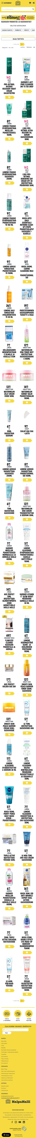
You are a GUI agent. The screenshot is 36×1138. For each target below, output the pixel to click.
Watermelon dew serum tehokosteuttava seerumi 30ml (27, 511)
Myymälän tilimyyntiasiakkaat (8, 1050)
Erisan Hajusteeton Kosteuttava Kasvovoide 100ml (26, 985)
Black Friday (4, 1069)
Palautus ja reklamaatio (7, 1078)
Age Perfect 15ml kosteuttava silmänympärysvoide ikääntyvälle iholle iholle (9, 601)
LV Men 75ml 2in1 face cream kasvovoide (27, 857)
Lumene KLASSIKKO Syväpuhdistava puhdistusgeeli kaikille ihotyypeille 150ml (27, 554)
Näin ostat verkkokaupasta (8, 1071)
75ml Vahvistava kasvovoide (9, 510)
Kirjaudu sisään (5, 1086)
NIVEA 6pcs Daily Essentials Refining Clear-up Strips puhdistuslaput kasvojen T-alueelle (27, 226)
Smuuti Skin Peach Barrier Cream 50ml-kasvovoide (9, 726)
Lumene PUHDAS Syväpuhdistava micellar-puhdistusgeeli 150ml (9, 130)
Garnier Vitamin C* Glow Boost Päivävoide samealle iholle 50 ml (27, 598)
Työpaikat (3, 1054)
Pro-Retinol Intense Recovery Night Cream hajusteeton (9, 88)
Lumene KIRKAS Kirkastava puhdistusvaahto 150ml (9, 269)
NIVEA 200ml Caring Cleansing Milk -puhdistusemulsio (26, 272)
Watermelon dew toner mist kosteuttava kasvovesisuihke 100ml (27, 354)
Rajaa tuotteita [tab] (18, 39)
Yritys (2, 1045)
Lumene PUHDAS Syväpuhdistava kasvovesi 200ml (9, 175)
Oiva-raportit (4, 1063)
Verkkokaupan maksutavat (8, 1073)
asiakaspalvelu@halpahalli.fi (10, 1098)
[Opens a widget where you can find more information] (6, 1135)
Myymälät (3, 1041)
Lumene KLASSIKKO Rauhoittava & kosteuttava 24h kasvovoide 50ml (27, 817)
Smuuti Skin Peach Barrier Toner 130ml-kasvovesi (27, 687)
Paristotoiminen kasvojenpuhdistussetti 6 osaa (27, 312)
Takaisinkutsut (4, 1061)
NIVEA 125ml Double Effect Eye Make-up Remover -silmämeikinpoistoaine (27, 942)
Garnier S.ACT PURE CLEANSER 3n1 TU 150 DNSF (26, 84)
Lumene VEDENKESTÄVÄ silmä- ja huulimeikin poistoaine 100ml (27, 645)
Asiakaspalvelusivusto (7, 1096)
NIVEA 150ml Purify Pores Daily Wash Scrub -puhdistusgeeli (9, 815)
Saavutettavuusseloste (7, 1080)
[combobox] (18, 9)
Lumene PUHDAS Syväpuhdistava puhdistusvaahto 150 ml (9, 221)
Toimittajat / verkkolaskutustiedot (9, 1052)
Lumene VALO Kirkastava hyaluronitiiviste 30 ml (9, 313)
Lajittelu (22, 47)
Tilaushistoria (4, 1090)
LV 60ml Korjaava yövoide (9, 983)
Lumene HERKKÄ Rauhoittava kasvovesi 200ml (9, 472)
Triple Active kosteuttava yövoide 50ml (9, 857)
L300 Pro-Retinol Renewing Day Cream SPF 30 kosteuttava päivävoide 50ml (27, 179)
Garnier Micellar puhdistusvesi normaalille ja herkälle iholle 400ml (9, 553)
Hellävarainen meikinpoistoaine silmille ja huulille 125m (9, 353)
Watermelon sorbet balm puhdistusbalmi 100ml (27, 394)
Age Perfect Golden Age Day (9, 685)
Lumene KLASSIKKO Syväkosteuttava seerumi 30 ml (9, 766)
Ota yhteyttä (4, 1056)
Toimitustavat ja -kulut (6, 1075)
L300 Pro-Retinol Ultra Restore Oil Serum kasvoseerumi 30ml (27, 133)
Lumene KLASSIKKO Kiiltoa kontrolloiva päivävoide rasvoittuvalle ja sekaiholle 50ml (27, 771)
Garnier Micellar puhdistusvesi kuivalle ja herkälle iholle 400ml (9, 898)
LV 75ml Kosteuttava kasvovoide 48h (27, 725)
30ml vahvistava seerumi (9, 433)
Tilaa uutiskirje (4, 1058)
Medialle (3, 1048)
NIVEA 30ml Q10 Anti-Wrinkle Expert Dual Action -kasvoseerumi (26, 897)
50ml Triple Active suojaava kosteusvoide (9, 939)
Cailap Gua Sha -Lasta (26, 432)
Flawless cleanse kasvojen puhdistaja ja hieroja (9, 644)
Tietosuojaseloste (19, 1136)
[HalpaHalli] (18, 3)
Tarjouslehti (4, 1043)
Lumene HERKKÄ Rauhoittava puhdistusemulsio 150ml (26, 472)
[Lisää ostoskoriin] (9, 97)
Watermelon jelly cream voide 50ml (9, 393)
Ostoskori (3, 1088)
